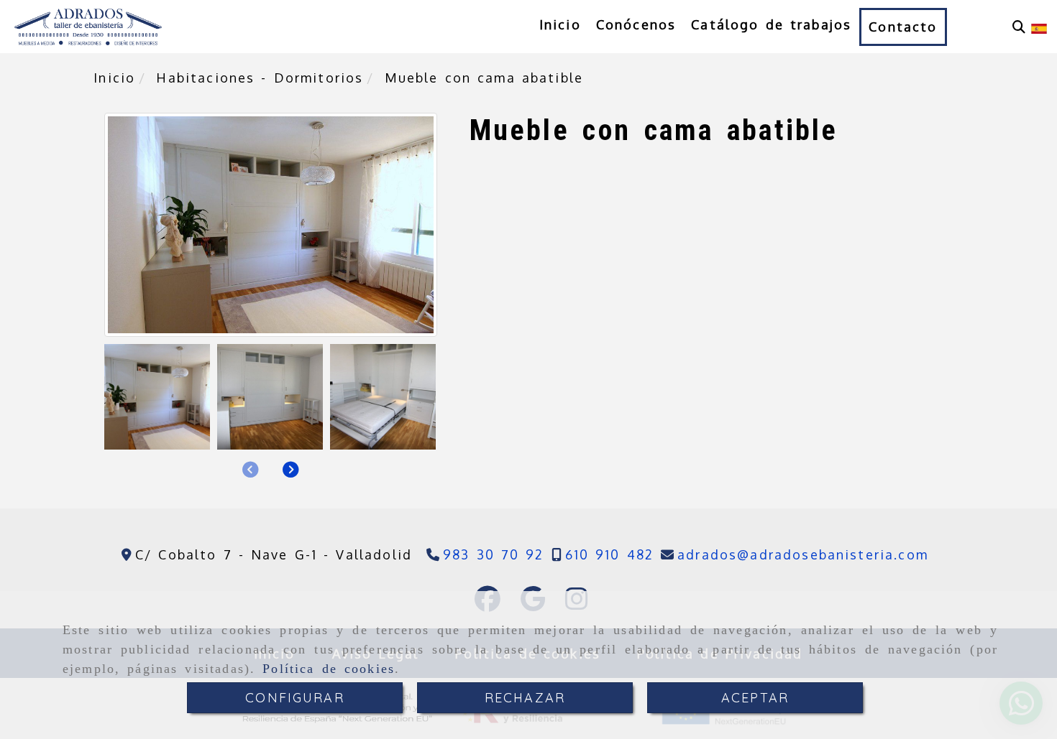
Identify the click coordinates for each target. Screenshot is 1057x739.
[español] (1039, 27)
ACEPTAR (755, 697)
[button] (291, 469)
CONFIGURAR (294, 697)
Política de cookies (328, 668)
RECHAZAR (525, 697)
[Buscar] (1019, 26)
